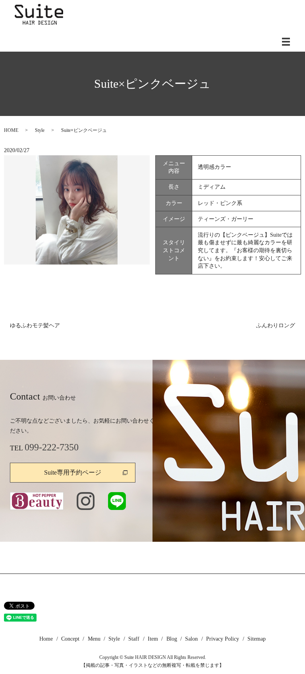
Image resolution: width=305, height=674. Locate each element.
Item (153, 639)
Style (39, 130)
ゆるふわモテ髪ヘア (35, 325)
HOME (11, 130)
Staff (133, 639)
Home (46, 639)
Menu (94, 639)
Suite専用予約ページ (72, 472)
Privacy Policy (222, 639)
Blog (171, 639)
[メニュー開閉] (286, 42)
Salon (191, 639)
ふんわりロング (275, 325)
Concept (70, 639)
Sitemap (256, 639)
